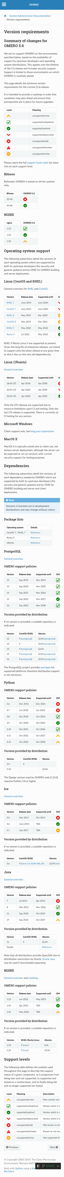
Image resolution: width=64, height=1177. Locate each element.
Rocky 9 (10, 334)
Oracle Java (48, 959)
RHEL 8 (10, 315)
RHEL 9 (10, 328)
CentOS (43, 289)
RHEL (31, 289)
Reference (35, 532)
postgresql (26, 639)
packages (46, 667)
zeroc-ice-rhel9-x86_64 (32, 863)
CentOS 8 (11, 322)
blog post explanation (42, 431)
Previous (13, 1147)
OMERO (34, 5)
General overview (13, 369)
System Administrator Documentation (30, 16)
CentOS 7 (11, 309)
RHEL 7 (10, 303)
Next (53, 1147)
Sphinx (19, 1168)
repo (26, 1045)
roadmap (33, 978)
